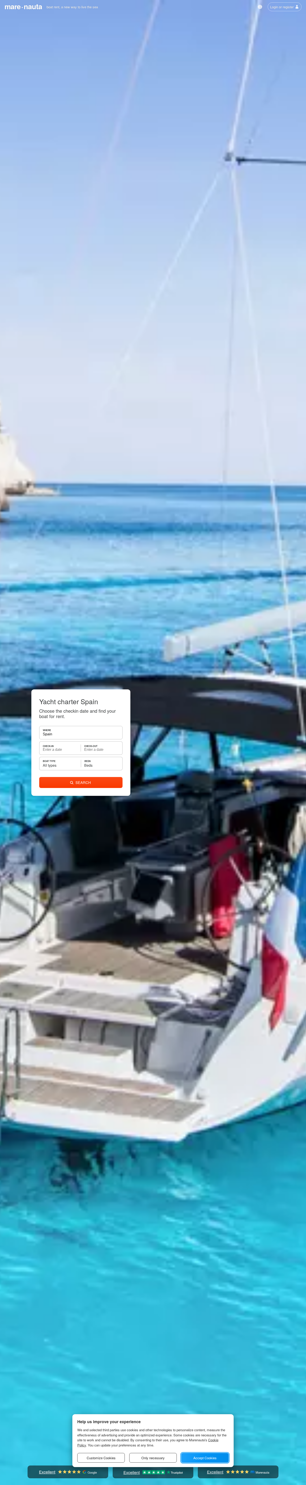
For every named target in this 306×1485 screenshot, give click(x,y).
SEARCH (83, 782)
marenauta (23, 6)
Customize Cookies (101, 1457)
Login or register (282, 6)
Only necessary (153, 1457)
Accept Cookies (205, 1457)
